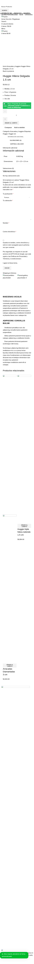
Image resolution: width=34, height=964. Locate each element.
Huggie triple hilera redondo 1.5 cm (24, 532)
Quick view (10, 656)
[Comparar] (5, 656)
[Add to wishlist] (5, 661)
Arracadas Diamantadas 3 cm (9, 672)
